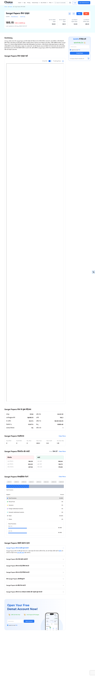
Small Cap (22, 16)
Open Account (29, 621)
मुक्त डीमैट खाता (20, 552)
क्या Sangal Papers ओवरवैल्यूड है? (15, 579)
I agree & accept (13, 625)
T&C (16, 625)
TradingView (57, 61)
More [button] (50, 2)
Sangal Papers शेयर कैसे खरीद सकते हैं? (17, 559)
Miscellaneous (14, 16)
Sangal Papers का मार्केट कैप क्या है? (16, 585)
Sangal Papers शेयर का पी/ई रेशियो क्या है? (17, 566)
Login (75, 2)
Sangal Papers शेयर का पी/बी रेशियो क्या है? (18, 572)
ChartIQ (44, 61)
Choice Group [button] (35, 2)
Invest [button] (19, 2)
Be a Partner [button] (43, 2)
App (25, 2)
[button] (69, 13)
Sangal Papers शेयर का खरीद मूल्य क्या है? (17, 548)
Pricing (28, 2)
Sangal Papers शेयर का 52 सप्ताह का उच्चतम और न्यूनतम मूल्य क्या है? (24, 592)
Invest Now (79, 53)
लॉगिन (60, 551)
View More (62, 436)
